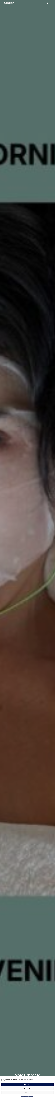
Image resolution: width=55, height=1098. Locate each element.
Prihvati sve (27, 1085)
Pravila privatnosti (29, 1096)
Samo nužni (27, 1089)
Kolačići (23, 1096)
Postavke (27, 1093)
